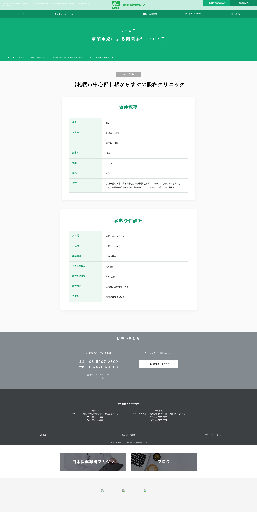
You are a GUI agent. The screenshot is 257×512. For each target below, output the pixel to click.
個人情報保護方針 (128, 435)
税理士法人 (244, 3)
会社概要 (42, 435)
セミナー (107, 14)
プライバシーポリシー (214, 435)
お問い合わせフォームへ (158, 364)
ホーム (21, 14)
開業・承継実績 (150, 14)
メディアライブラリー (192, 14)
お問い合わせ (235, 14)
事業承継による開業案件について (33, 57)
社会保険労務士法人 (217, 3)
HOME (11, 57)
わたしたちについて (64, 14)
